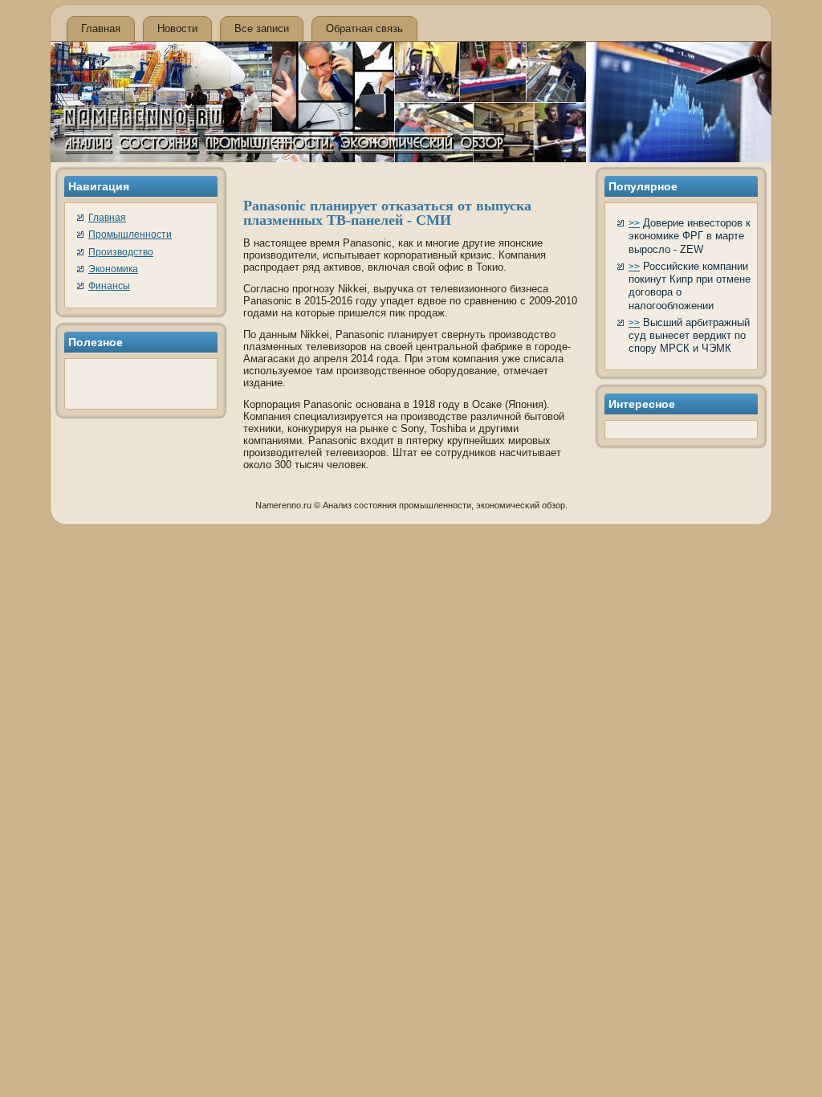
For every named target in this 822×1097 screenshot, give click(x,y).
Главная (100, 28)
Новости (177, 28)
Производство (120, 252)
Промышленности (130, 234)
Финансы (109, 286)
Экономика (113, 269)
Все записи (261, 28)
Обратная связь (364, 28)
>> (634, 223)
